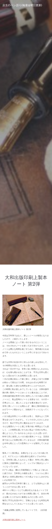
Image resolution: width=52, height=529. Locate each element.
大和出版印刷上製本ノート (14, 519)
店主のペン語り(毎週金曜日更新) (22, 5)
